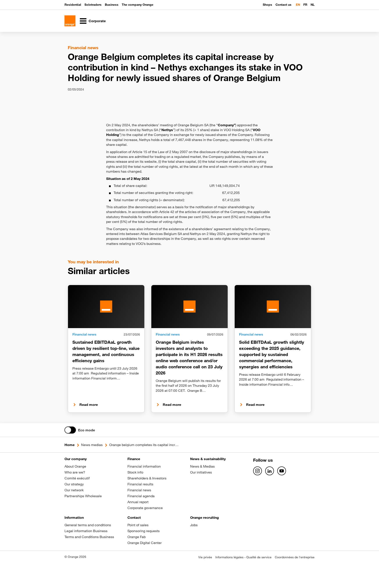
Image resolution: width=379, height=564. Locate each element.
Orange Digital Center (144, 542)
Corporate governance (145, 508)
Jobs (194, 525)
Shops (267, 5)
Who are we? (74, 472)
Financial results (140, 484)
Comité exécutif (77, 478)
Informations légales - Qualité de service (243, 557)
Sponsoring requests (143, 531)
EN (298, 5)
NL (313, 5)
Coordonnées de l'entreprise (295, 557)
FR (305, 5)
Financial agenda (141, 496)
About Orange (75, 466)
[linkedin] (269, 470)
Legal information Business (85, 531)
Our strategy (74, 484)
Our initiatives (201, 472)
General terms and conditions (87, 525)
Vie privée (205, 557)
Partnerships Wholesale (83, 496)
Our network (74, 490)
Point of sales (137, 525)
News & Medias (202, 466)
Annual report (137, 502)
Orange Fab (136, 537)
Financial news (139, 490)
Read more (88, 404)
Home (69, 445)
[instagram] (257, 470)
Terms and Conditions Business (89, 537)
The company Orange (137, 5)
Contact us (283, 5)
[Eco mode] (70, 430)
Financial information (144, 466)
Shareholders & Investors (146, 478)
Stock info (135, 472)
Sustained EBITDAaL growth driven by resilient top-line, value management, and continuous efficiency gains (105, 351)
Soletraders (93, 5)
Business (111, 5)
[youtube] (281, 470)
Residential (72, 5)
